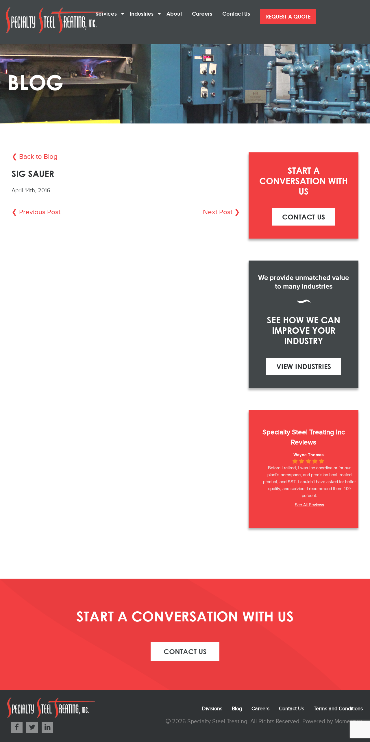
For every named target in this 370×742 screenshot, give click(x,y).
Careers (204, 13)
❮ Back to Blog (35, 157)
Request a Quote (288, 16)
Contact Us (238, 13)
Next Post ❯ (221, 212)
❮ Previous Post (36, 212)
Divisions (212, 709)
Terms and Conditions (338, 709)
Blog (237, 709)
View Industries (303, 366)
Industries (144, 13)
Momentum (348, 721)
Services (108, 13)
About (176, 13)
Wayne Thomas (308, 454)
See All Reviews (309, 504)
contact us (185, 651)
